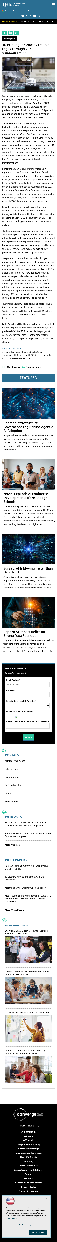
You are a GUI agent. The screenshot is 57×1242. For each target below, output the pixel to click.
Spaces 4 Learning (28, 1191)
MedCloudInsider (28, 1165)
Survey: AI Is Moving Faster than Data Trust (28, 570)
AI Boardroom (28, 1131)
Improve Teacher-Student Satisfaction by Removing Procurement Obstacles (25, 1052)
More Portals (11, 801)
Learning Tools (12, 776)
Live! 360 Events (28, 1157)
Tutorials (25, 22)
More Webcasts (12, 844)
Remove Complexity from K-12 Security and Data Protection (26, 867)
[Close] (46, 1198)
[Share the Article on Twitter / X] (16, 32)
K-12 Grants (38, 22)
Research (51, 22)
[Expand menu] (53, 5)
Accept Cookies (38, 1232)
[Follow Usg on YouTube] (34, 16)
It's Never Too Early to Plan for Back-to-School (27, 1012)
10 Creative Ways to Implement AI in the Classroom (24, 878)
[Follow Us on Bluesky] (22, 16)
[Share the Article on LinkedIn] (10, 32)
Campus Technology (28, 1148)
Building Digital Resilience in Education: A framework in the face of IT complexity (25, 824)
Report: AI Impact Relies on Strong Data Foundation (24, 633)
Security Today (28, 1186)
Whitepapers (16, 860)
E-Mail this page (12, 367)
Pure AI (28, 1174)
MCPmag (28, 1161)
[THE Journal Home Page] (14, 4)
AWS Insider (28, 1140)
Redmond (28, 1178)
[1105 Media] (28, 1125)
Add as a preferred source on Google (17, 11)
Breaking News (10, 38)
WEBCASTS (13, 816)
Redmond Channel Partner (28, 1182)
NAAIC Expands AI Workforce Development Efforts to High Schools (25, 497)
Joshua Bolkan (10, 52)
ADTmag (28, 1135)
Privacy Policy (27, 711)
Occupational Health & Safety (29, 1169)
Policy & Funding (13, 785)
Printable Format (33, 367)
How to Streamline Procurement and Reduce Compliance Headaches (27, 973)
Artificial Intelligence (15, 760)
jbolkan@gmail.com (21, 358)
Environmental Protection (29, 1152)
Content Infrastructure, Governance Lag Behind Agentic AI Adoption (28, 426)
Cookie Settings (25, 1225)
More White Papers (14, 909)
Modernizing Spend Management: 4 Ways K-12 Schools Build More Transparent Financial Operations (28, 898)
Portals (12, 755)
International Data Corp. (31, 103)
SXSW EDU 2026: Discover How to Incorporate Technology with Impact (28, 932)
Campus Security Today (28, 1144)
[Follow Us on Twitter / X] (31, 16)
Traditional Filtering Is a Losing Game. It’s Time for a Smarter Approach (28, 835)
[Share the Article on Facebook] (4, 32)
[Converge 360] (28, 1114)
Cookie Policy (12, 1218)
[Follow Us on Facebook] (27, 15)
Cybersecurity (11, 768)
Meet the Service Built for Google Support (25, 887)
